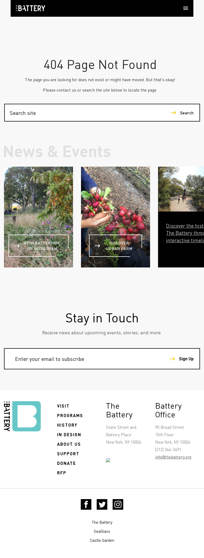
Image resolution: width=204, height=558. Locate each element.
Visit (63, 406)
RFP (61, 472)
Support (68, 453)
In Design (69, 434)
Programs (70, 415)
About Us (69, 444)
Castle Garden (102, 540)
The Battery (102, 522)
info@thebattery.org (173, 457)
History (67, 425)
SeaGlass (102, 531)
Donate (66, 463)
